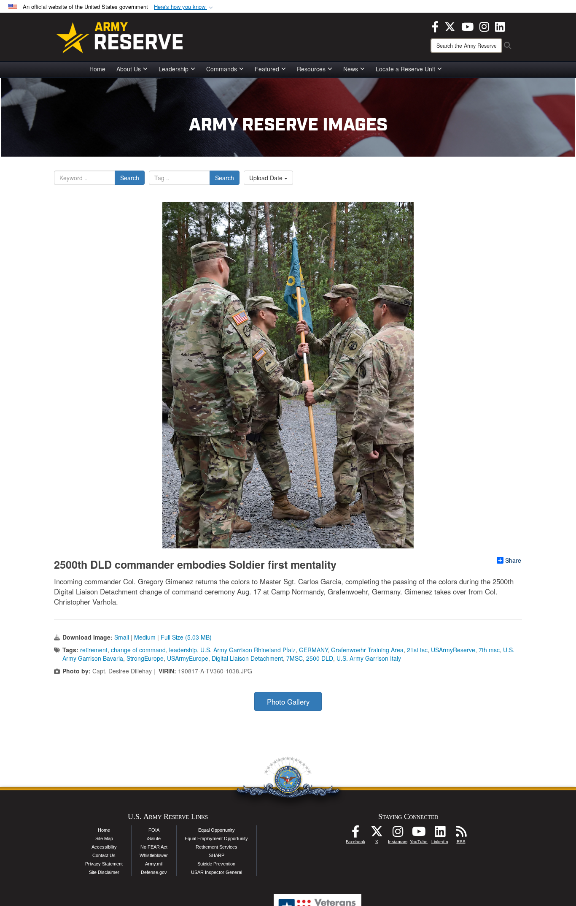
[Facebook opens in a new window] (435, 26)
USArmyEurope (187, 658)
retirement (94, 650)
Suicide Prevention (216, 863)
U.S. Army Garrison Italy (368, 658)
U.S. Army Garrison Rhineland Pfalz (248, 650)
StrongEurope (145, 658)
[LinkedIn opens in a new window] (500, 26)
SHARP (216, 855)
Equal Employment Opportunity (216, 838)
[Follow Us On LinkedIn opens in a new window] (439, 833)
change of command (138, 650)
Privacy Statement (104, 863)
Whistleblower (154, 855)
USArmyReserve (453, 650)
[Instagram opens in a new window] (484, 26)
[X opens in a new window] (449, 26)
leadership (183, 650)
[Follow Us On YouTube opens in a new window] (418, 833)
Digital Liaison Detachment (247, 658)
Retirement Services (216, 846)
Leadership (173, 69)
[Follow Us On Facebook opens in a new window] (355, 833)
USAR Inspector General (216, 872)
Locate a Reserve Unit (405, 69)
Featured (267, 69)
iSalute (154, 838)
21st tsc (417, 650)
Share (513, 560)
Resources (311, 69)
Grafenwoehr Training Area (367, 650)
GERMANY (313, 650)
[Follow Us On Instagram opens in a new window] (397, 833)
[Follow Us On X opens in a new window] (376, 833)
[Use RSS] (460, 833)
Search (129, 178)
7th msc (489, 650)
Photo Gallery (288, 702)
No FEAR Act (153, 846)
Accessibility (104, 846)
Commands (221, 69)
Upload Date (266, 178)
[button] (184, 7)
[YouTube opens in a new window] (467, 26)
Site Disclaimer (104, 872)
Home (97, 69)
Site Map (104, 838)
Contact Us (104, 855)
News (350, 69)
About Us (128, 69)
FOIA (153, 830)
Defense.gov (154, 872)
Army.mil (153, 863)
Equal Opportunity (216, 830)
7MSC (294, 658)
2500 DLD (319, 658)
